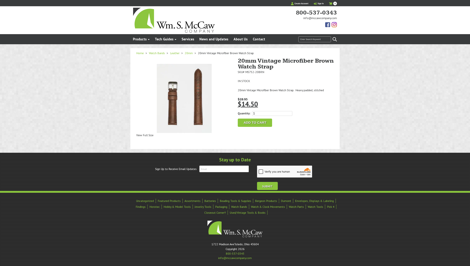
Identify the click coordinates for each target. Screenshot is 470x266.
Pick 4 (330, 207)
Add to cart (255, 122)
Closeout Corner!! (215, 212)
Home (140, 53)
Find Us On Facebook (328, 25)
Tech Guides (164, 39)
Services (188, 39)
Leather (175, 53)
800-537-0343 (316, 13)
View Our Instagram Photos (334, 25)
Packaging (221, 207)
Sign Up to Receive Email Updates (176, 168)
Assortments (192, 201)
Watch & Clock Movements (268, 207)
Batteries (210, 201)
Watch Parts (296, 207)
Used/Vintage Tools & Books (247, 212)
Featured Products (169, 201)
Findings (141, 207)
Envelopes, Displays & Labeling (314, 201)
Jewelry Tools (203, 207)
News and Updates (213, 39)
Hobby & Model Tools (177, 207)
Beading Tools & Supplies (235, 201)
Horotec (154, 207)
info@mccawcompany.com (320, 18)
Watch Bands (157, 53)
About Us (241, 39)
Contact (259, 39)
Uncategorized (145, 201)
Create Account (301, 3)
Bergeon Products (266, 201)
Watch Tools (315, 207)
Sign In (320, 3)
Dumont (286, 201)
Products (140, 39)
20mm (189, 53)
